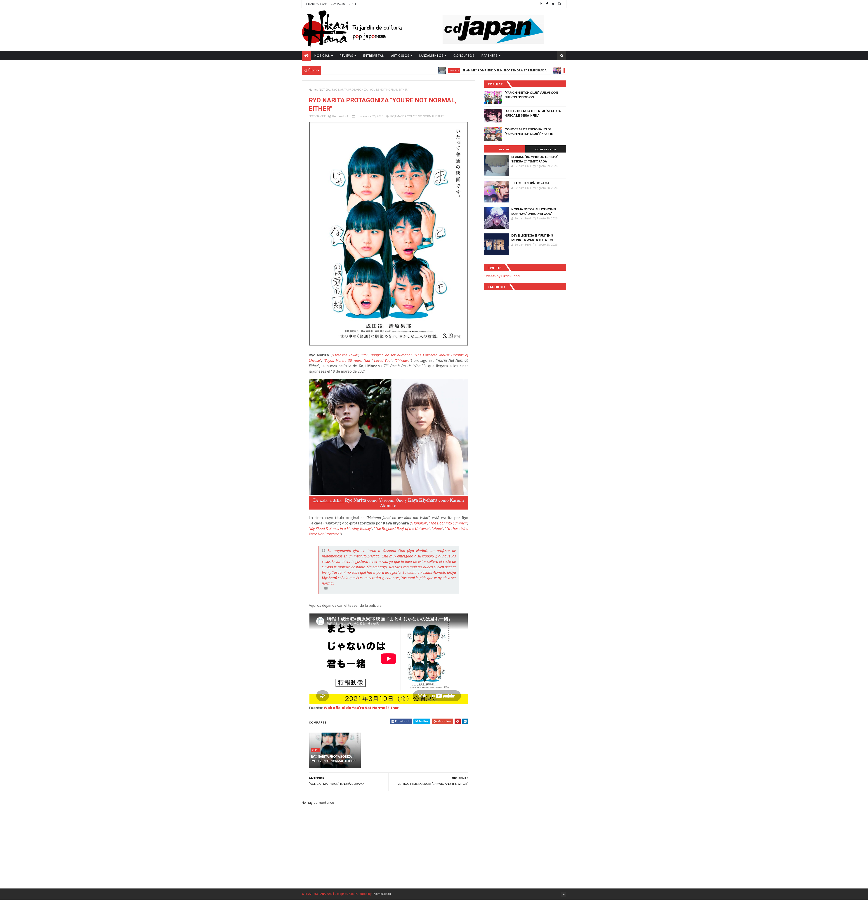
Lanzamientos (431, 55)
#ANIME (418, 70)
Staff (353, 3)
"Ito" (364, 354)
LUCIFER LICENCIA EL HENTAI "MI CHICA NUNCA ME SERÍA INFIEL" (533, 113)
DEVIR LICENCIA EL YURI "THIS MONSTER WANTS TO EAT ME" (533, 237)
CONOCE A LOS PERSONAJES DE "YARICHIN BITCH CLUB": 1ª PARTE (529, 131)
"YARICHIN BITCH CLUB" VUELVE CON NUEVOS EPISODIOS (531, 94)
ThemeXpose (381, 894)
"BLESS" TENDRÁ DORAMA (558, 70)
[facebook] (547, 4)
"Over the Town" (345, 354)
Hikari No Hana (316, 3)
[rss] (540, 4)
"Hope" (437, 528)
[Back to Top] (563, 894)
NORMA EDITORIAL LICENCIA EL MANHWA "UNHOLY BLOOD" (533, 211)
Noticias (322, 55)
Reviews (346, 55)
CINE (323, 116)
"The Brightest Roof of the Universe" (402, 528)
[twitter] (553, 4)
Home (313, 90)
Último (504, 149)
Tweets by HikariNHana (502, 276)
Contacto (338, 3)
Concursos (463, 55)
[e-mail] (559, 4)
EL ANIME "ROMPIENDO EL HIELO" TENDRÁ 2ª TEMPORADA (468, 70)
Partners (489, 55)
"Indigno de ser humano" (391, 354)
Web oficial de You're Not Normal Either (361, 707)
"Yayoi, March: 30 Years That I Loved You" (357, 360)
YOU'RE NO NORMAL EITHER (426, 116)
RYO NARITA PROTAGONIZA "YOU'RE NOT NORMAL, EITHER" (333, 758)
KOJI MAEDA (398, 116)
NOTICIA (324, 90)
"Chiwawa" (402, 360)
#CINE (532, 70)
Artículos (400, 55)
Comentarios (546, 149)
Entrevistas (373, 55)
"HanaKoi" (419, 523)
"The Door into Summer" (448, 523)
